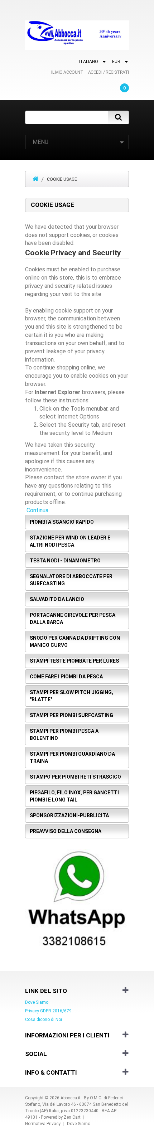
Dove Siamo (36, 1002)
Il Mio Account (67, 72)
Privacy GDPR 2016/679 (48, 1010)
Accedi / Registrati (108, 72)
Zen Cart (72, 1117)
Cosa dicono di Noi (43, 1019)
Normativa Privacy (43, 1123)
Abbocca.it (71, 1097)
